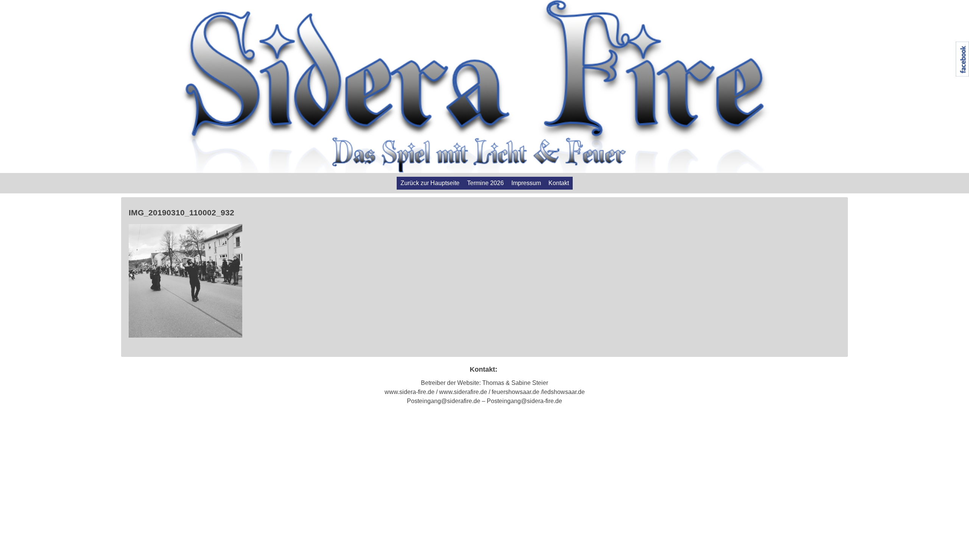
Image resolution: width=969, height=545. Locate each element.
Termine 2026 (485, 183)
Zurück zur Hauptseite (430, 183)
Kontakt (558, 183)
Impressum (526, 183)
